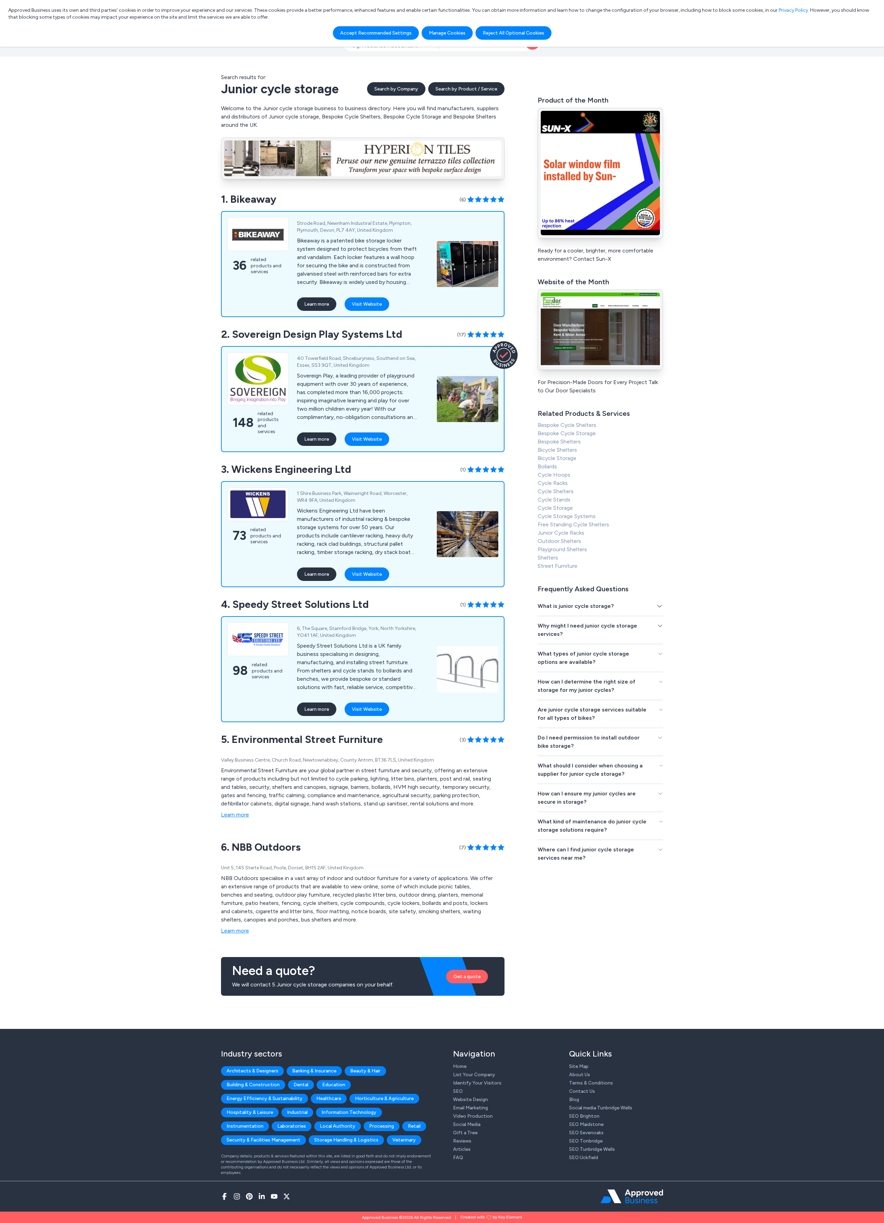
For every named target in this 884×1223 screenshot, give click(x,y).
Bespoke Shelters (559, 441)
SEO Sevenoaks (586, 1133)
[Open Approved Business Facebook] (224, 1196)
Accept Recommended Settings (376, 33)
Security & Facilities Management (263, 1140)
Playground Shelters (562, 549)
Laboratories (291, 1126)
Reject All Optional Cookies (513, 33)
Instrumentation (245, 1126)
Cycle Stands (554, 499)
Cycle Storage (555, 508)
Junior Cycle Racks (561, 532)
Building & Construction (253, 1085)
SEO (458, 1091)
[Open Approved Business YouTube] (274, 1196)
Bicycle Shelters (557, 450)
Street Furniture (557, 566)
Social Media (466, 1124)
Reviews (462, 1141)
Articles (462, 1149)
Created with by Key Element (491, 1217)
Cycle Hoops (554, 474)
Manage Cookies (447, 33)
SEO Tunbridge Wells (592, 1149)
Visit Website (367, 304)
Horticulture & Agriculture (384, 1098)
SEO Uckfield (583, 1157)
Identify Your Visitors (477, 1083)
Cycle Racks (553, 483)
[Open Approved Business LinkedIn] (261, 1196)
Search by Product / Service (466, 89)
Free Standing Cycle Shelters (573, 524)
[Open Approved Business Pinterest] (249, 1196)
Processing (381, 1126)
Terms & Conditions (591, 1083)
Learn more (316, 304)
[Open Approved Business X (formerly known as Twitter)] (286, 1196)
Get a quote (467, 977)
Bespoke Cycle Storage (567, 433)
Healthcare (328, 1098)
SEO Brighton (584, 1116)
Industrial (297, 1112)
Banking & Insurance (314, 1071)
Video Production (473, 1116)
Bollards (547, 466)
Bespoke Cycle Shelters (567, 425)
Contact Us (582, 1091)
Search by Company (396, 89)
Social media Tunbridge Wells (600, 1108)
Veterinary (404, 1140)
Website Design (470, 1099)
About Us (579, 1075)
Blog (574, 1099)
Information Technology (348, 1112)
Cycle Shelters (556, 491)
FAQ (458, 1157)
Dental (301, 1085)
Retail (414, 1126)
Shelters (548, 557)
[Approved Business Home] (631, 1196)
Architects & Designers (252, 1071)
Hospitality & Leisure (250, 1112)
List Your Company (474, 1075)
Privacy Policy (793, 10)
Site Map (578, 1066)
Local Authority (337, 1126)
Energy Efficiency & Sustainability (264, 1098)
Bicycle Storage (557, 458)
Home (460, 1066)
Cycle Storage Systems (567, 516)
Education (333, 1085)
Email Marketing (470, 1108)
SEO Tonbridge (586, 1141)
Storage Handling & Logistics (346, 1140)
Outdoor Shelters (559, 541)
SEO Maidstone (586, 1124)
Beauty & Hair (365, 1071)
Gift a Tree (465, 1133)
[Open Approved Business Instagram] (236, 1196)
